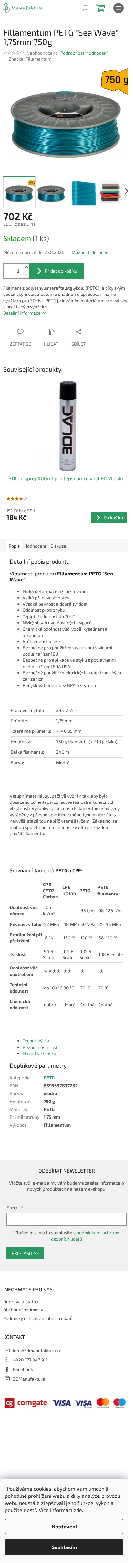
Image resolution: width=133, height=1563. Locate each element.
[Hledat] (84, 8)
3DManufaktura (29, 1379)
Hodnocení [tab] (35, 546)
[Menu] (118, 8)
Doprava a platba (20, 1301)
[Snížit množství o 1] (26, 274)
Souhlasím (64, 1547)
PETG (49, 1077)
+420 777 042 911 (30, 1359)
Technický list (36, 1040)
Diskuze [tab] (58, 546)
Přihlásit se (25, 1253)
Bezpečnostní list (40, 1047)
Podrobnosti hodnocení (83, 53)
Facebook (23, 1369)
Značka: (30, 59)
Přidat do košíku (61, 271)
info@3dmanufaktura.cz (37, 1350)
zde (78, 1510)
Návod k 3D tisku (39, 1053)
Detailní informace (22, 313)
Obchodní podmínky (23, 1309)
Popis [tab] (14, 546)
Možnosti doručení (90, 252)
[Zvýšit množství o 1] (26, 267)
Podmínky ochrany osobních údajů (38, 1318)
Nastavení (64, 1526)
